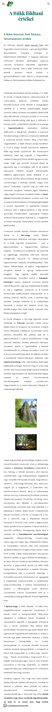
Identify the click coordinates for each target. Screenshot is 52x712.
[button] (3, 4)
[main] (26, 16)
